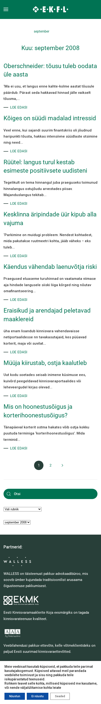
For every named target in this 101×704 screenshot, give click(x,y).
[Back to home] (50, 9)
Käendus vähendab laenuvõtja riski (50, 266)
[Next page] (62, 465)
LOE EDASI (18, 107)
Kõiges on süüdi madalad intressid (50, 118)
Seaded (60, 696)
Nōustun (14, 696)
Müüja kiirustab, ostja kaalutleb (45, 362)
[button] (6, 9)
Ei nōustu (37, 696)
